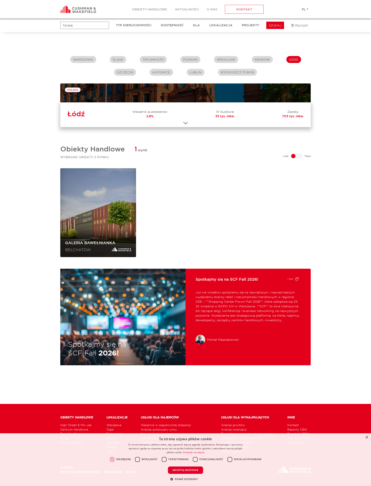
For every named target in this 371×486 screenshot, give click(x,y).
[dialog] (185, 459)
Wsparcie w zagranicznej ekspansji (166, 425)
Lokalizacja (220, 25)
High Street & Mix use (75, 425)
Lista (285, 156)
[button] (185, 479)
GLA (196, 25)
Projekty (250, 25)
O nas (212, 9)
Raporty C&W (297, 429)
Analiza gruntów (233, 425)
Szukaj (275, 25)
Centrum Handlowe (74, 429)
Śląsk (110, 429)
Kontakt (244, 9)
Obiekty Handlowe (149, 9)
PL (304, 9)
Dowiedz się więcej (193, 452)
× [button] (366, 437)
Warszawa (113, 425)
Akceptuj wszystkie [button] (185, 470)
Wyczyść (301, 25)
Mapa (308, 156)
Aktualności (187, 9)
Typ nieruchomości (133, 25)
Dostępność (172, 25)
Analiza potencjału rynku (159, 429)
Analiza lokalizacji (234, 429)
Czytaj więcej (269, 325)
